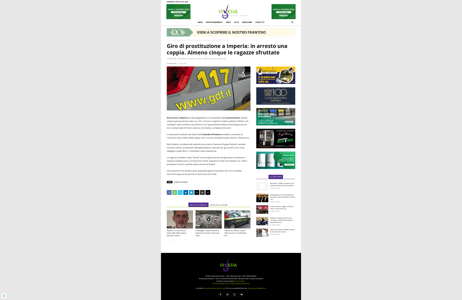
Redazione (247, 22)
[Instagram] (227, 294)
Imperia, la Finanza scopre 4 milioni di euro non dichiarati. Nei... (235, 233)
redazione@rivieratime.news (214, 288)
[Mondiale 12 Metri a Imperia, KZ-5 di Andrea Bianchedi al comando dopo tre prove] (262, 186)
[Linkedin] (185, 192)
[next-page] (172, 240)
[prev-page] (168, 240)
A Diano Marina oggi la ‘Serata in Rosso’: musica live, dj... (282, 207)
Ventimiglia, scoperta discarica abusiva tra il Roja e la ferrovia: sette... (207, 233)
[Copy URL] (207, 192)
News (200, 22)
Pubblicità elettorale (242, 283)
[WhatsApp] (174, 192)
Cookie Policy (229, 283)
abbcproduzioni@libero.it (257, 288)
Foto (236, 22)
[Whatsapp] (234, 294)
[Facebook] (169, 192)
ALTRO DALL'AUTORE (218, 205)
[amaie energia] (275, 116)
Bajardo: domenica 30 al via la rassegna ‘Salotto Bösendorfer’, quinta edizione (281, 220)
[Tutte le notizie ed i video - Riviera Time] (231, 265)
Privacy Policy (217, 283)
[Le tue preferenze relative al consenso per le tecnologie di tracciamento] (4, 295)
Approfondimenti (214, 22)
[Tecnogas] (275, 160)
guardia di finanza (181, 182)
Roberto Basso (239, 281)
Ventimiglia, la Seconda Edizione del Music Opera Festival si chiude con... (282, 197)
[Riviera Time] (231, 12)
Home (169, 40)
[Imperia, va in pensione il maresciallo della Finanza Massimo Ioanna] (180, 219)
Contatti (259, 22)
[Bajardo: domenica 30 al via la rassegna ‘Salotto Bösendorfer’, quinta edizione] (262, 221)
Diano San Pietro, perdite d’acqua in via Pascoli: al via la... (282, 230)
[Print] (202, 192)
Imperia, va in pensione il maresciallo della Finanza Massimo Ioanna (176, 233)
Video (228, 22)
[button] (292, 22)
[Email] (196, 192)
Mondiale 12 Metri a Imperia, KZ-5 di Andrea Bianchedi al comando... (282, 184)
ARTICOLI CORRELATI (198, 205)
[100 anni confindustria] (275, 96)
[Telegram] (191, 192)
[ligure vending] (275, 138)
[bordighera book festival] (275, 75)
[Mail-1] (241, 294)
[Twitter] (180, 192)
